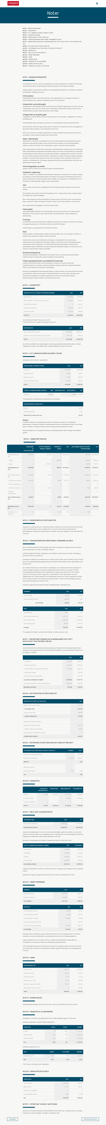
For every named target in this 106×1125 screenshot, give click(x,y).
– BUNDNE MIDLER (30, 59)
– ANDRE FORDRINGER (31, 55)
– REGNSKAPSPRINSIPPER (32, 28)
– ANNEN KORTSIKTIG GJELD (33, 63)
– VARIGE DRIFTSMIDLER (31, 35)
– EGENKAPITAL (29, 50)
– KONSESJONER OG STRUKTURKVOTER (36, 37)
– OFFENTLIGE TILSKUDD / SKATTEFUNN (36, 66)
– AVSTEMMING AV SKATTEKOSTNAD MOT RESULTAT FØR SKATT (43, 48)
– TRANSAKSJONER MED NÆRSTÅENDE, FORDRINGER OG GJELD (42, 39)
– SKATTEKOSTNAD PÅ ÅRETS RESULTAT (36, 46)
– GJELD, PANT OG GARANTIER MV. (34, 52)
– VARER (27, 57)
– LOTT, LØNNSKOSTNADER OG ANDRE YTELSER (38, 33)
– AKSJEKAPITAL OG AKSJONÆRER (34, 61)
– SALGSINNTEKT (29, 30)
